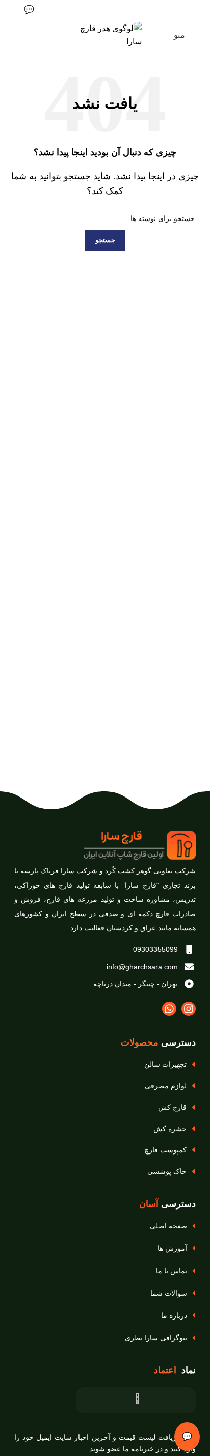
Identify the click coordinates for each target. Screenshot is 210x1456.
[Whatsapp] (169, 1009)
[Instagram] (188, 1009)
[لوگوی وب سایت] (105, 34)
